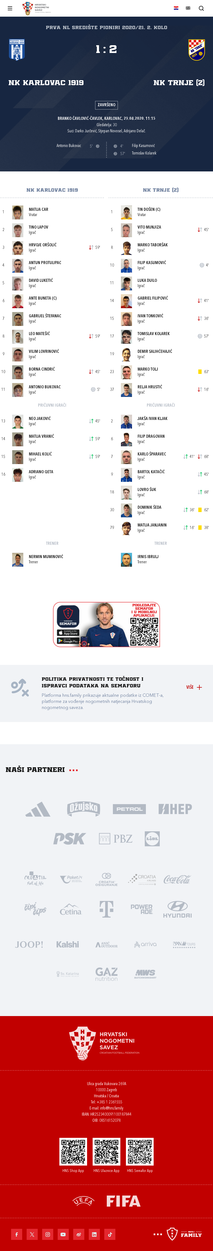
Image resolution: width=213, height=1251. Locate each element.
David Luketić (41, 281)
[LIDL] (152, 838)
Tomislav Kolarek (154, 334)
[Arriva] (145, 944)
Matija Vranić (41, 437)
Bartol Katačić (151, 472)
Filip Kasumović (152, 263)
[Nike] (38, 808)
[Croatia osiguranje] (106, 879)
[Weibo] (78, 1234)
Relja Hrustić (150, 387)
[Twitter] (32, 1234)
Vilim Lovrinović (44, 352)
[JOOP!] (28, 944)
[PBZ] (115, 838)
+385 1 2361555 (109, 1102)
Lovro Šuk (147, 490)
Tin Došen (146, 210)
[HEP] (175, 808)
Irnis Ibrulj (148, 557)
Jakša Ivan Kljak (153, 419)
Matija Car (38, 210)
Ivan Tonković (150, 316)
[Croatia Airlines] (142, 879)
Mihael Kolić (40, 454)
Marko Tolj (148, 370)
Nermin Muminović (46, 557)
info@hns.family (111, 1108)
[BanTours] (184, 944)
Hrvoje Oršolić (43, 245)
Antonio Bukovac (45, 387)
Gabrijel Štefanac (45, 316)
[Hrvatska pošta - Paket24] (71, 879)
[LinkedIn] (94, 1234)
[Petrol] (129, 808)
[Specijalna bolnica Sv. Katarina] (67, 973)
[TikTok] (109, 1234)
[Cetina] (71, 908)
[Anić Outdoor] (106, 944)
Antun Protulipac (45, 263)
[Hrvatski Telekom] (106, 908)
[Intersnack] (35, 908)
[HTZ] (35, 879)
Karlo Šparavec (152, 454)
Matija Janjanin (152, 525)
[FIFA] (124, 1200)
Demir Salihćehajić (155, 352)
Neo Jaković (40, 419)
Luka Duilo (147, 281)
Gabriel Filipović (153, 299)
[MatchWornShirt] (145, 973)
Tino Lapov (38, 228)
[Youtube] (63, 1234)
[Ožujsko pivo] (83, 808)
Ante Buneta (40, 299)
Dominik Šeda (149, 508)
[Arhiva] (201, 8)
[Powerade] (142, 908)
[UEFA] (83, 1200)
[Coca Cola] (177, 879)
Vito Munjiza (149, 228)
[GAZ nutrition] (106, 973)
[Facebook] (16, 1234)
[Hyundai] (177, 908)
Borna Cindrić (42, 370)
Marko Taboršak (153, 245)
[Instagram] (47, 1234)
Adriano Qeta (41, 472)
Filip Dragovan (151, 437)
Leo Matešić (39, 334)
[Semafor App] (106, 645)
